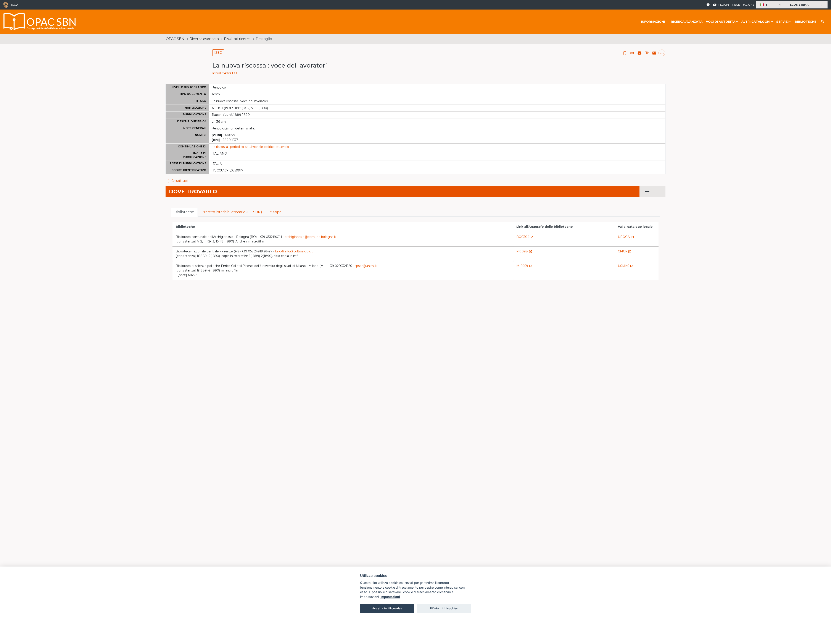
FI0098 (524, 251)
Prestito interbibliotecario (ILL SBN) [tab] (231, 212)
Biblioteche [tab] (184, 212)
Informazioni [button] (653, 21)
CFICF (624, 251)
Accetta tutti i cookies (387, 608)
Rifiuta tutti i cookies (444, 608)
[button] (771, 5)
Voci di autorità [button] (720, 21)
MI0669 (524, 266)
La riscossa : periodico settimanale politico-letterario (250, 147)
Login (724, 4)
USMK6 (625, 266)
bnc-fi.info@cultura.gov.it (294, 251)
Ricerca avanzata (686, 21)
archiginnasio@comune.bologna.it (310, 237)
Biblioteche (805, 21)
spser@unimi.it (366, 266)
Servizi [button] (782, 21)
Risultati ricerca (237, 39)
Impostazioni (390, 597)
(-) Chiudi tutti (177, 181)
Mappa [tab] (275, 212)
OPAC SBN (175, 39)
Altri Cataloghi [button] (755, 21)
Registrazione (743, 4)
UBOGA (626, 237)
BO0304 (525, 237)
